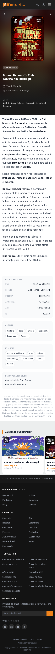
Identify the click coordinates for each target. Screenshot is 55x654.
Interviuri (33, 527)
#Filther (40, 353)
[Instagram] (11, 626)
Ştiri (30, 518)
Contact (32, 505)
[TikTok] (24, 626)
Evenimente (34, 537)
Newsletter (34, 500)
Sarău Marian (44, 308)
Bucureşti (24, 90)
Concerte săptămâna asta (41, 586)
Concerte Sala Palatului (13, 559)
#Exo (31, 353)
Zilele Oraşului (9, 537)
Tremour (7, 106)
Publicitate (7, 500)
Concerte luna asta (11, 591)
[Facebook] (5, 626)
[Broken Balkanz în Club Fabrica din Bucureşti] (27, 38)
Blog (4, 505)
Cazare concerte (10, 564)
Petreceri (6, 532)
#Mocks (40, 359)
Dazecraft (30, 103)
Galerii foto (34, 523)
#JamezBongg (12, 359)
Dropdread (41, 103)
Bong (13, 103)
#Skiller (10, 364)
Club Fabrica (12, 90)
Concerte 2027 (35, 577)
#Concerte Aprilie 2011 (15, 353)
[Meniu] (50, 5)
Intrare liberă (8, 541)
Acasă (5, 478)
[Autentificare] (43, 4)
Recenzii (6, 523)
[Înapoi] (4, 14)
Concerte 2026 (9, 577)
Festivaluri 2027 (36, 572)
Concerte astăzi (9, 581)
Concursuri (7, 527)
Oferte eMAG (8, 572)
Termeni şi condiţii (20, 639)
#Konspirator (28, 359)
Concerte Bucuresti (38, 559)
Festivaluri (33, 532)
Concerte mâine (36, 581)
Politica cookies (36, 639)
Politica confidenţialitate (27, 643)
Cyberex (21, 103)
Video (31, 541)
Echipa (32, 495)
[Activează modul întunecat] (37, 4)
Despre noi (7, 495)
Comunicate (7, 546)
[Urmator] (51, 455)
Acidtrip (6, 103)
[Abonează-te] (49, 613)
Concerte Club (10, 67)
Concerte (6, 518)
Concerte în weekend (12, 586)
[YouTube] (18, 626)
